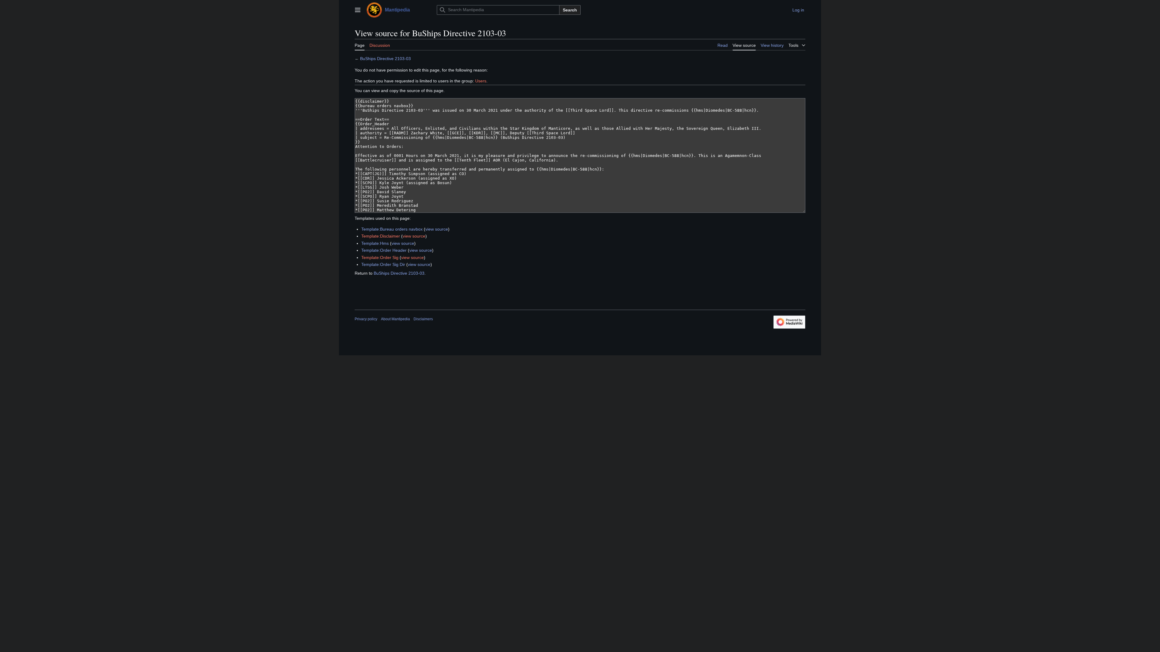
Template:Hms (375, 243)
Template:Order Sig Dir (383, 264)
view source (436, 229)
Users (480, 80)
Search (570, 10)
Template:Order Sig (379, 257)
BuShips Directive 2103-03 (385, 58)
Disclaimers (423, 319)
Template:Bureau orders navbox (392, 229)
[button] (357, 10)
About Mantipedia (395, 319)
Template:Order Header (384, 250)
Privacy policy (366, 319)
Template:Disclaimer (380, 236)
